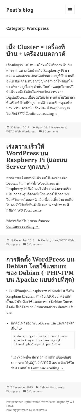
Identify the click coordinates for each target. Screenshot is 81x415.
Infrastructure (57, 127)
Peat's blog (20, 9)
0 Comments (35, 244)
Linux (55, 240)
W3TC (10, 131)
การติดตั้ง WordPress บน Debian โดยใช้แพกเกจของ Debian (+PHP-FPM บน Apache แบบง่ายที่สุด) (40, 269)
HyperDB (41, 127)
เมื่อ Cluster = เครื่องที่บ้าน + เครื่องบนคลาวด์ (35, 50)
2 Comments (50, 131)
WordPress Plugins (53, 402)
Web (18, 131)
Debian (45, 240)
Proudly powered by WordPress (26, 410)
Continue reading (42, 113)
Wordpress (29, 131)
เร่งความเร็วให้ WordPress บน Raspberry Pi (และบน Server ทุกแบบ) (36, 156)
